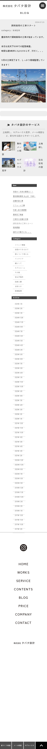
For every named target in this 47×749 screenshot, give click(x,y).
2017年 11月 (19, 520)
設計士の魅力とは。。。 (22, 232)
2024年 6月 (19, 336)
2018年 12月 (19, 487)
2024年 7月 (19, 331)
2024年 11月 (19, 322)
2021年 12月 (19, 423)
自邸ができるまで (21, 249)
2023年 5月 (19, 368)
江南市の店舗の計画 (20, 219)
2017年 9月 (18, 529)
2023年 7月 (18, 363)
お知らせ (18, 286)
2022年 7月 (18, 400)
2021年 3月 (18, 451)
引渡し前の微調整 (20, 210)
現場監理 (16, 30)
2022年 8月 (19, 396)
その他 (17, 272)
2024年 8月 (19, 327)
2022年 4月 (19, 405)
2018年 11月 (19, 492)
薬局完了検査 (18, 214)
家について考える (21, 254)
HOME (24, 564)
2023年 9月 (19, 354)
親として (18, 263)
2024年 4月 (19, 345)
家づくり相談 (5, 745)
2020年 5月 (19, 483)
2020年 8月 (19, 469)
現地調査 (16, 227)
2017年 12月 (19, 515)
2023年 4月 (19, 372)
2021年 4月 (19, 446)
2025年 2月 (18, 308)
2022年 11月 (19, 382)
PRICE (23, 606)
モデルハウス (29, 745)
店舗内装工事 (18, 200)
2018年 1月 (19, 510)
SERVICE (23, 580)
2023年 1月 (18, 377)
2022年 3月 (18, 409)
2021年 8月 (19, 437)
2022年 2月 (18, 414)
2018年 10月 (19, 497)
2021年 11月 (19, 428)
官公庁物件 (19, 277)
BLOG (23, 597)
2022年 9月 (18, 391)
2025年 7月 (18, 304)
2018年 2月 (19, 506)
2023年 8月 (19, 359)
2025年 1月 (18, 313)
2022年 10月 (19, 386)
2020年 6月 (19, 478)
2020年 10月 (19, 464)
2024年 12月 (19, 317)
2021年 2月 (18, 455)
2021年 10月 (19, 432)
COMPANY (23, 614)
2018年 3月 (19, 501)
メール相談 (18, 745)
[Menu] (42, 5)
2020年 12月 (19, 460)
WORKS (23, 572)
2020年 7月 (19, 474)
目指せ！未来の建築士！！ (23, 191)
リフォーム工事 (19, 205)
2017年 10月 (19, 524)
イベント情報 (20, 245)
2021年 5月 (18, 442)
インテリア (19, 258)
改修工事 (18, 281)
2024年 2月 (19, 350)
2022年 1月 (18, 418)
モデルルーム (20, 268)
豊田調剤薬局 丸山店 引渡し (24, 196)
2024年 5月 (19, 340)
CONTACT (23, 622)
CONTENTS (23, 589)
